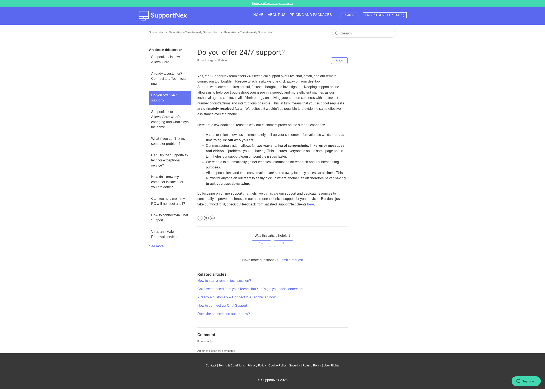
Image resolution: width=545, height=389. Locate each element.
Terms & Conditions (232, 365)
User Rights (331, 365)
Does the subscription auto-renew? (223, 314)
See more (156, 246)
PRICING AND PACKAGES (311, 15)
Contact (211, 365)
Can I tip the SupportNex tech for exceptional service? (169, 160)
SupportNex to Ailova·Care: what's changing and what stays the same (170, 119)
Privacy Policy (256, 365)
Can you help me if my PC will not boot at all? (168, 201)
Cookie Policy (277, 365)
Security (294, 365)
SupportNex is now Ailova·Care (165, 59)
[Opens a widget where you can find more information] (526, 381)
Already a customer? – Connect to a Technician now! (169, 78)
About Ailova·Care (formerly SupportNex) (193, 32)
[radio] (261, 243)
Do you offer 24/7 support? (164, 97)
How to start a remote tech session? (224, 280)
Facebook (200, 218)
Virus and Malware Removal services (165, 234)
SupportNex (156, 32)
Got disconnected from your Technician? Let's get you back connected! (250, 289)
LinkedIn (212, 218)
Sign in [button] (349, 15)
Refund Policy (312, 365)
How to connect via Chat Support (169, 217)
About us (276, 15)
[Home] (162, 16)
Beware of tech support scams (272, 3)
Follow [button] (339, 60)
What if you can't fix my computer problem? (168, 141)
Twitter (206, 218)
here (310, 204)
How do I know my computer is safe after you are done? (167, 182)
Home (258, 15)
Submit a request (290, 260)
